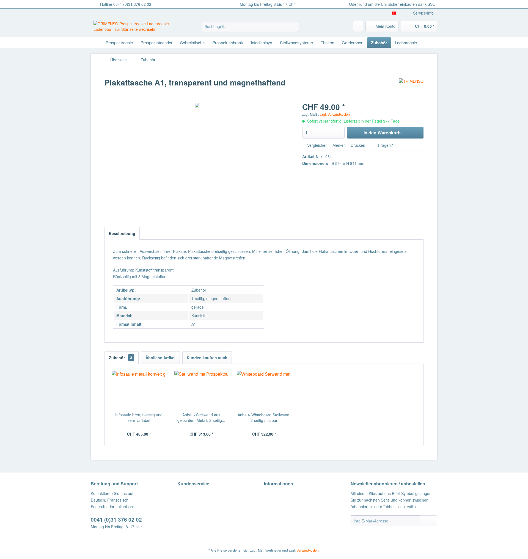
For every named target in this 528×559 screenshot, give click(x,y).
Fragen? (385, 145)
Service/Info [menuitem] (423, 13)
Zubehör (120, 357)
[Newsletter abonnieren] (428, 520)
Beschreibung (122, 233)
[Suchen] (294, 26)
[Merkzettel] (358, 26)
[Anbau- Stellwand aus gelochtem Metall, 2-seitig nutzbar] (201, 390)
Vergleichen (317, 145)
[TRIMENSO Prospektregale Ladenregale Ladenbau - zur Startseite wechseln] (135, 28)
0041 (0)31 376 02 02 (116, 519)
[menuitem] (250, 26)
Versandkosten (307, 550)
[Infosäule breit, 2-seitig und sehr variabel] (139, 390)
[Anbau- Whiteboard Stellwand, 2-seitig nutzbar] (264, 390)
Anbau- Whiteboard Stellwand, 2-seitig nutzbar (264, 417)
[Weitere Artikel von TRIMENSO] (411, 88)
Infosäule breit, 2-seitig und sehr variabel (139, 417)
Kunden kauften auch (207, 357)
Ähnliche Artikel (160, 357)
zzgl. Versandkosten (335, 114)
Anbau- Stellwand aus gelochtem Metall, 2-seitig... (201, 417)
